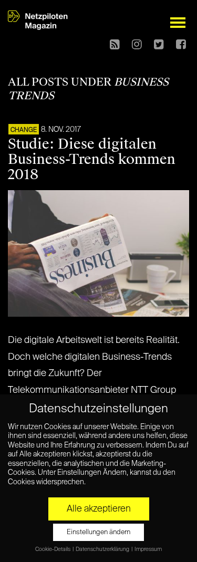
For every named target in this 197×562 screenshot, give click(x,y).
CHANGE (24, 130)
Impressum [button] (148, 549)
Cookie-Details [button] (53, 549)
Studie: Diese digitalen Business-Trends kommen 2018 (91, 159)
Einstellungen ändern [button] (98, 532)
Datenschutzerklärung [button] (103, 549)
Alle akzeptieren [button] (99, 509)
